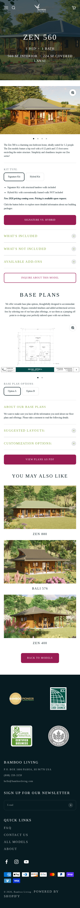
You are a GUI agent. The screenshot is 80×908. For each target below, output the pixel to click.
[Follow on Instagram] (16, 861)
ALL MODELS (16, 842)
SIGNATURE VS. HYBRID (40, 220)
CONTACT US (16, 835)
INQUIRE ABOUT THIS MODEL (40, 277)
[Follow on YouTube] (26, 861)
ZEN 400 (40, 643)
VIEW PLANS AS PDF (40, 459)
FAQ (7, 828)
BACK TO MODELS (40, 658)
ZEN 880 (40, 534)
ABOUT (10, 849)
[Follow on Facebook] (6, 861)
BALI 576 (40, 588)
